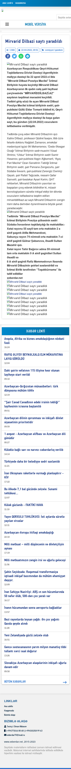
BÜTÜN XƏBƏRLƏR (15, 681)
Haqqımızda (20, 3)
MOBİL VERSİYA (35, 25)
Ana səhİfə (7, 3)
